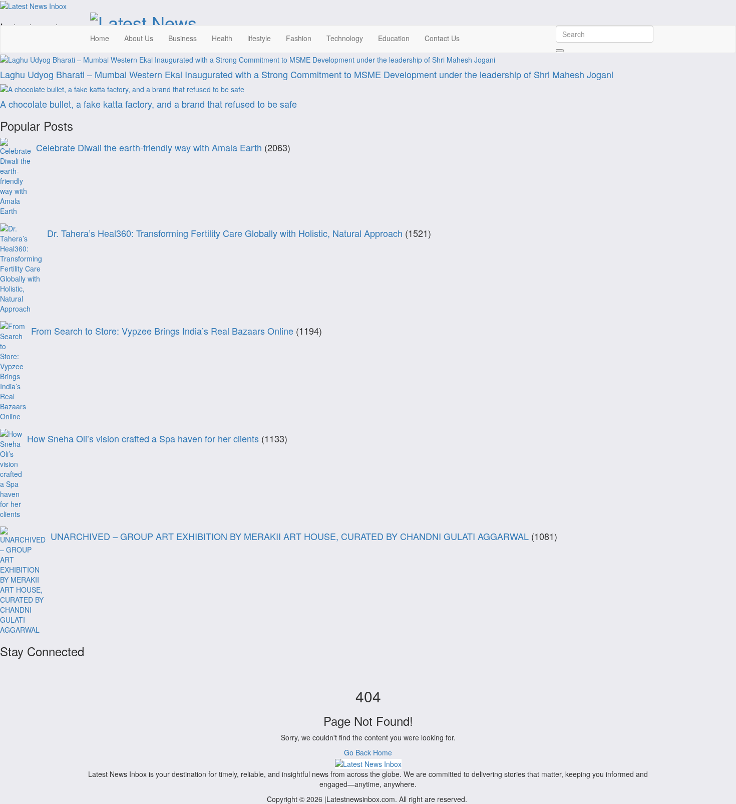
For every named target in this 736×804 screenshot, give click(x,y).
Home (99, 38)
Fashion (298, 38)
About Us (138, 38)
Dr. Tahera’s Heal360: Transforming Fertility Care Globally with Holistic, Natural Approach (225, 232)
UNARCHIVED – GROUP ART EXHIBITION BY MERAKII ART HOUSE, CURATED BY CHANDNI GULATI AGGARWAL (290, 536)
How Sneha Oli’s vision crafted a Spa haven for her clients (143, 438)
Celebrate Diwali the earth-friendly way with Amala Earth (149, 147)
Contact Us (442, 38)
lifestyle (259, 38)
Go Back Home (368, 752)
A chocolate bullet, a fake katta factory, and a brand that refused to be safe (148, 103)
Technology (344, 38)
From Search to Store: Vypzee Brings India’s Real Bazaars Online (162, 330)
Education (394, 38)
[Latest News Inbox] (368, 762)
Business (182, 38)
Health (222, 38)
